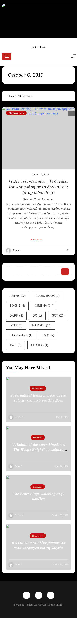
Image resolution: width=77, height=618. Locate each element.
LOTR (16, 325)
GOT (58, 315)
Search (65, 271)
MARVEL (41, 325)
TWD (15, 345)
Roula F (16, 250)
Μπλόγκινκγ (16, 112)
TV (48, 335)
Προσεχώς (37, 437)
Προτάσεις (37, 487)
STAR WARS (21, 335)
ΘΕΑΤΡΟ (39, 345)
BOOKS (17, 305)
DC (37, 315)
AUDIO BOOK (48, 295)
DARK (16, 315)
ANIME (18, 295)
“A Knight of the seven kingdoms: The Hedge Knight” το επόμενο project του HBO (38, 449)
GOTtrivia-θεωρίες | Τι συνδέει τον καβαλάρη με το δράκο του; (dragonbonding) (38, 187)
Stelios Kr (19, 417)
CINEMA (44, 305)
